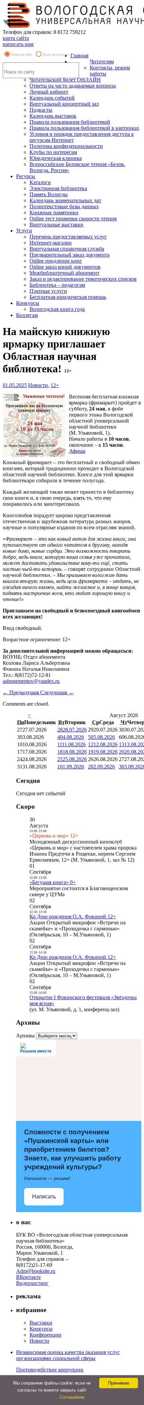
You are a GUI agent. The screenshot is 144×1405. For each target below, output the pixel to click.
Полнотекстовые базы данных (64, 206)
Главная (79, 55)
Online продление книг (55, 261)
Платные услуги (48, 291)
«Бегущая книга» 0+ (52, 882)
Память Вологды (48, 194)
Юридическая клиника (55, 158)
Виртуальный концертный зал (64, 104)
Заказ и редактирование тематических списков (83, 279)
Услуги (24, 230)
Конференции (45, 1335)
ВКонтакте (28, 1277)
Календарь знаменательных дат (65, 200)
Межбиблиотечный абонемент (64, 273)
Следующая (57, 692)
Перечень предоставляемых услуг (68, 236)
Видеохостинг (32, 1283)
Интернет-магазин (50, 243)
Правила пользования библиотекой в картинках (84, 128)
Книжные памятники (53, 212)
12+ (55, 385)
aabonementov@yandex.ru (31, 681)
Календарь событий (52, 98)
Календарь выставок (52, 116)
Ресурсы (25, 176)
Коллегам (27, 315)
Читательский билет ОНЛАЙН (65, 80)
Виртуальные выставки (56, 224)
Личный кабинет (48, 92)
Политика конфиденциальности (66, 146)
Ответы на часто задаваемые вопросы (72, 86)
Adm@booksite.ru (35, 1271)
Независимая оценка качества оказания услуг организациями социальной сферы (68, 1355)
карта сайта (16, 38)
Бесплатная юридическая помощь (67, 297)
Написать (44, 1196)
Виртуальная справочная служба (66, 249)
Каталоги (40, 182)
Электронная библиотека (58, 188)
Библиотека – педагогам (57, 285)
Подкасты (40, 110)
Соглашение (72, 1397)
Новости (38, 385)
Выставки (40, 1323)
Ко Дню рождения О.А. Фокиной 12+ (72, 916)
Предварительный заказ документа (69, 255)
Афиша (77, 451)
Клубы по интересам (53, 152)
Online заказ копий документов (64, 267)
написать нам (18, 44)
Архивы (25, 1035)
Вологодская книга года (57, 309)
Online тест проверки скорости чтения (73, 218)
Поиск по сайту (21, 54)
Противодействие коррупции (49, 1369)
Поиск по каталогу (56, 54)
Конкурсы (27, 303)
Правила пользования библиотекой (69, 122)
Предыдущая (21, 692)
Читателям (102, 61)
